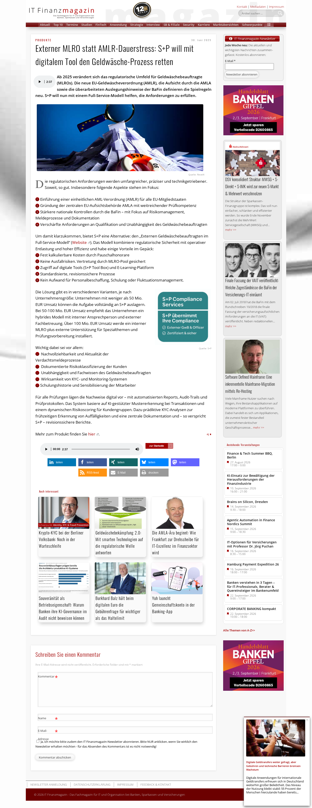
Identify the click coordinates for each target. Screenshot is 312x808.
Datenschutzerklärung (92, 784)
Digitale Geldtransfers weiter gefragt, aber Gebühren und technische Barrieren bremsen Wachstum (273, 766)
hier (91, 434)
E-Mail (230, 61)
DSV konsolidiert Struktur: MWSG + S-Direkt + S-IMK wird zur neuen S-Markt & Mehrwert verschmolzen (252, 186)
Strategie (136, 25)
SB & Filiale (172, 25)
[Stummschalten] (137, 449)
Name (48, 718)
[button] (269, 25)
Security (188, 25)
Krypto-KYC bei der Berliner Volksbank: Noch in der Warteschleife (61, 539)
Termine (72, 25)
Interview (153, 25)
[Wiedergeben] (39, 81)
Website (79, 242)
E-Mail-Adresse (48, 734)
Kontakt (242, 7)
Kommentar (48, 677)
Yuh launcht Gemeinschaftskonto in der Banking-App (173, 604)
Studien (86, 25)
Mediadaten (258, 7)
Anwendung (118, 25)
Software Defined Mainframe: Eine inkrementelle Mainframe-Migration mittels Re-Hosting (250, 384)
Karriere (204, 25)
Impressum (276, 7)
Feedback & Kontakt (155, 784)
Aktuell (45, 25)
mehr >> (230, 230)
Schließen (307, 719)
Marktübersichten (225, 25)
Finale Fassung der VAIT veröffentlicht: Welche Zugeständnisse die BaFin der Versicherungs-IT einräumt (251, 287)
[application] (44, 82)
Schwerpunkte (252, 25)
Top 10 (58, 25)
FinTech (100, 25)
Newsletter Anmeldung (48, 784)
